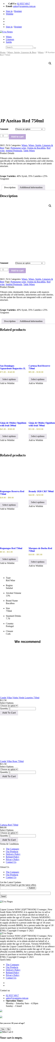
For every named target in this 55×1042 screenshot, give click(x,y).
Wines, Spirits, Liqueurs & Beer (21, 52)
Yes (2, 1029)
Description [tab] (10, 187)
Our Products (12, 851)
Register (18, 11)
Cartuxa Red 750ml (9, 825)
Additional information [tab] (31, 187)
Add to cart (17, 136)
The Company (12, 849)
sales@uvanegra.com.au (24, 6)
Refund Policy (12, 857)
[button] (50, 63)
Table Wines (29, 150)
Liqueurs (10, 39)
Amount (4, 129)
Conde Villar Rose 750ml (12, 761)
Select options (9, 379)
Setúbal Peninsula (14, 150)
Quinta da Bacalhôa (36, 148)
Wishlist (9, 14)
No (8, 1029)
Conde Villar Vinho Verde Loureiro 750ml (19, 697)
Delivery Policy (13, 854)
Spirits (9, 42)
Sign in (9, 11)
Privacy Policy (12, 859)
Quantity (4, 708)
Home (3, 52)
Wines (9, 37)
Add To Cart (9, 712)
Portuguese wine (18, 148)
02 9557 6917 (23, 3)
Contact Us (11, 862)
